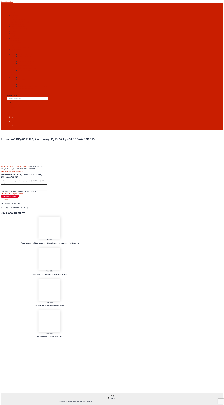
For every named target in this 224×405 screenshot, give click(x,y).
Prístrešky (14, 31)
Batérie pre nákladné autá (26, 59)
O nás (9, 105)
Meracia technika (13, 75)
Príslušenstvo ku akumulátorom (28, 70)
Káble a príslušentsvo (23, 166)
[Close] (5, 111)
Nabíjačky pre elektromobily (20, 22)
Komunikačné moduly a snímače (21, 47)
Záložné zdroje (12, 73)
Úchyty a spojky (16, 36)
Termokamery (22, 91)
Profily (13, 33)
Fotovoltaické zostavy (18, 24)
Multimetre (21, 77)
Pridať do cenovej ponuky (9, 196)
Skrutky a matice (16, 40)
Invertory (14, 17)
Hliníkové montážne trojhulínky (21, 29)
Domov (3, 166)
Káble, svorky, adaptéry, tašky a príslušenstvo (33, 86)
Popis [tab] (6, 200)
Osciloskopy (22, 79)
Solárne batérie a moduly (26, 61)
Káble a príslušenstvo (18, 20)
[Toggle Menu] (5, 9)
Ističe (12, 45)
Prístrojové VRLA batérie (26, 66)
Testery (20, 82)
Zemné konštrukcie (17, 43)
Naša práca (11, 107)
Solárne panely (16, 15)
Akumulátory (11, 52)
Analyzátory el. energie (25, 89)
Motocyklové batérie (24, 56)
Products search (12, 95)
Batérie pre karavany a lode (27, 68)
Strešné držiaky (16, 38)
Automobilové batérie (25, 54)
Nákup (11, 117)
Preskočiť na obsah (7, 2)
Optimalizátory (16, 50)
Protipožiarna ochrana (18, 26)
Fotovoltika (11, 13)
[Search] (9, 102)
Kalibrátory (21, 84)
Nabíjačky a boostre (24, 63)
